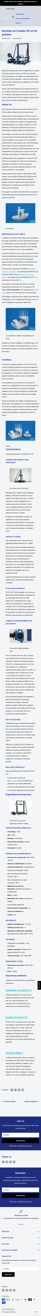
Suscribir (8, 1274)
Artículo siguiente (30, 1101)
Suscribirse (20, 1141)
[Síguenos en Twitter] (7, 1161)
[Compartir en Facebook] (11, 1089)
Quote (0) (39, 985)
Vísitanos (18, 23)
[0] (11, 18)
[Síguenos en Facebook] (3, 1161)
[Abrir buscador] (4, 18)
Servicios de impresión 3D (23, 18)
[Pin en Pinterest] (15, 1089)
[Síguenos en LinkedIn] (14, 1161)
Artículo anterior (10, 1101)
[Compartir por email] (22, 1089)
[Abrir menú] (3, 9)
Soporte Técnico (20, 14)
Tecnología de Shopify (8, 1312)
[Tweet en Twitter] (19, 1089)
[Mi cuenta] (7, 18)
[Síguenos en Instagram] (10, 1161)
